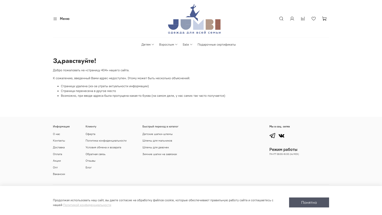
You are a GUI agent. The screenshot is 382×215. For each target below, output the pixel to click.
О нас (56, 134)
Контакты (59, 140)
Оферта (90, 134)
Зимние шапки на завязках (159, 154)
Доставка (59, 147)
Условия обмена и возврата (103, 147)
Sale (186, 44)
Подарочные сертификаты (217, 44)
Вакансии (59, 174)
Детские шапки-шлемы (157, 134)
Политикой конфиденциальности (87, 205)
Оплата (57, 154)
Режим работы (283, 149)
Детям (146, 44)
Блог (89, 167)
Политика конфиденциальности (106, 140)
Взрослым (166, 44)
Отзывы (91, 160)
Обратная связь (95, 154)
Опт (55, 167)
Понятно (309, 202)
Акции (57, 160)
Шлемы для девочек (155, 147)
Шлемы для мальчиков (157, 140)
